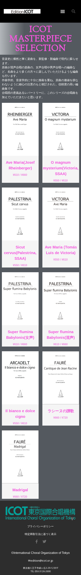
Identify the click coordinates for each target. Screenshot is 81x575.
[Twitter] (44, 541)
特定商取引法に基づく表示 (40, 534)
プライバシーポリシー (40, 526)
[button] (62, 11)
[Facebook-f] (36, 541)
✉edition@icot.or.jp (40, 560)
